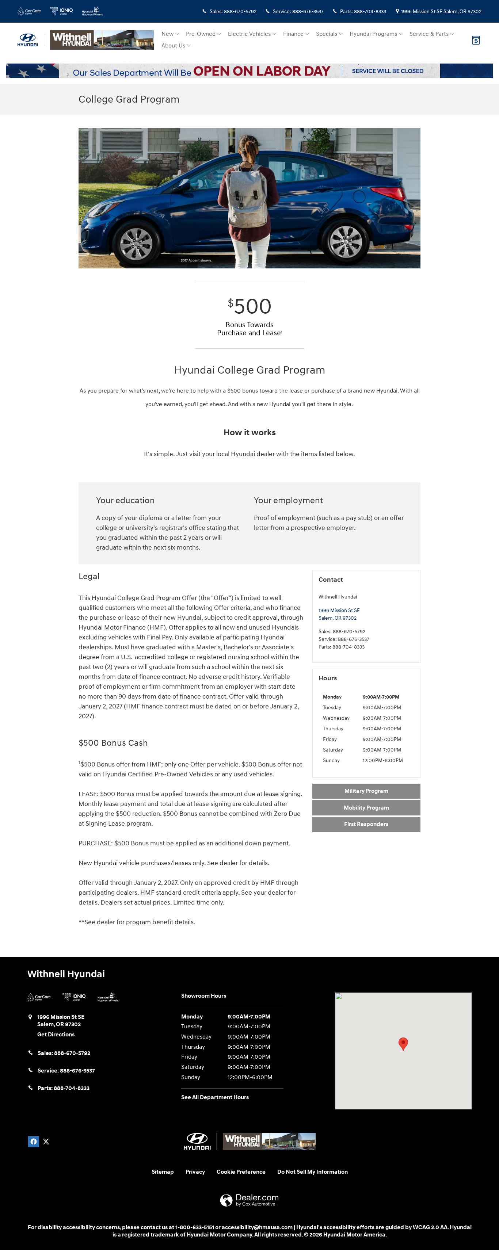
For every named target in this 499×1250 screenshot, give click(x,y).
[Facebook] (33, 1141)
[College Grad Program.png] (249, 198)
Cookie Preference (241, 1172)
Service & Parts (429, 34)
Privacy (195, 1172)
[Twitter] (46, 1141)
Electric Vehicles (249, 34)
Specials (326, 34)
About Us (173, 45)
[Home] (31, 40)
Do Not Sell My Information (312, 1172)
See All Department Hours (215, 1097)
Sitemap (163, 1172)
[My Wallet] (476, 40)
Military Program (366, 791)
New (167, 34)
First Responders (366, 824)
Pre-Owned (201, 34)
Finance (293, 34)
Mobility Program (366, 807)
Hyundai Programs (373, 34)
